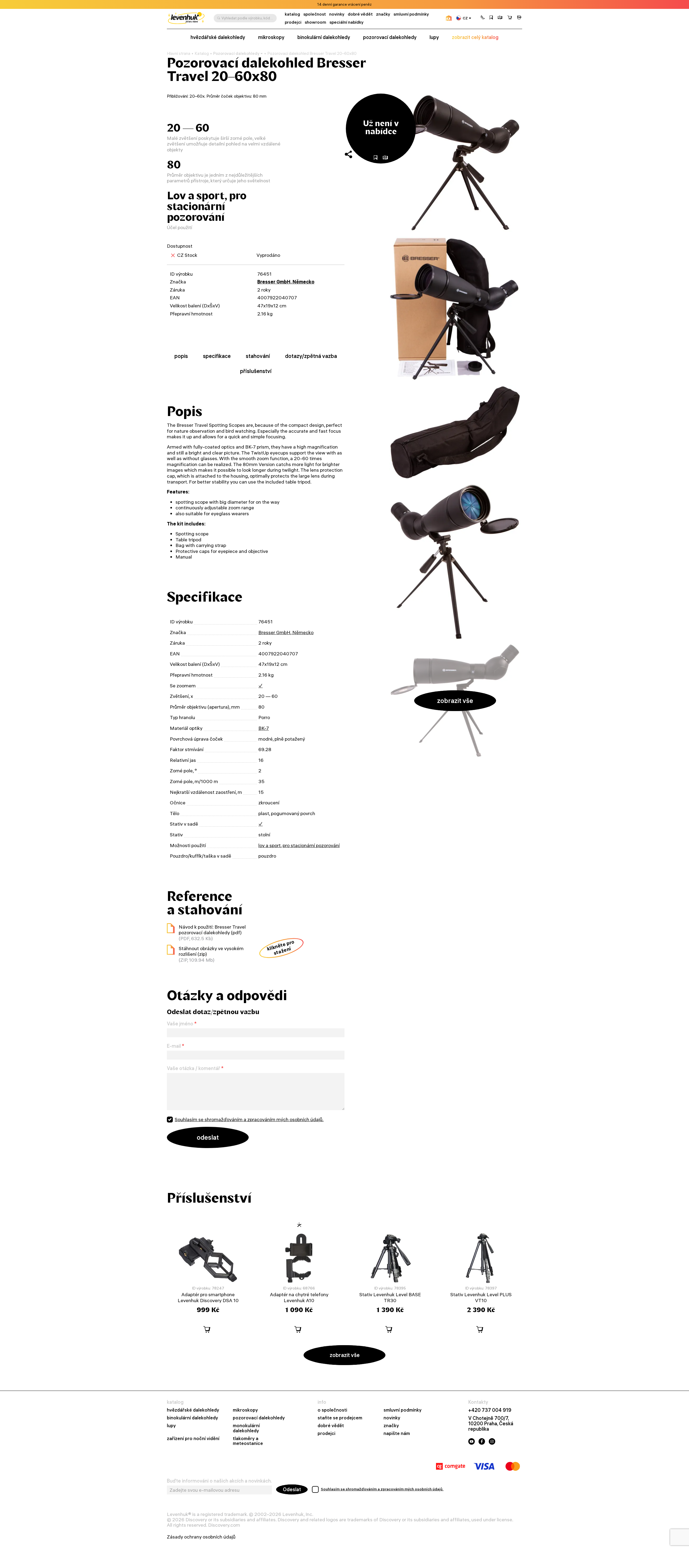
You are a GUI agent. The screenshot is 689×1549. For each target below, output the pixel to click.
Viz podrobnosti (359, 4)
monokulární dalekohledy (246, 1428)
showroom (315, 22)
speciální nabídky (346, 22)
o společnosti (332, 1410)
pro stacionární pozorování (311, 845)
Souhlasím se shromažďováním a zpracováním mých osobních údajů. (249, 1119)
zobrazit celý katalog (475, 37)
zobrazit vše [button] (455, 701)
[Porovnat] (500, 18)
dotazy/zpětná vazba (311, 356)
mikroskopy (271, 37)
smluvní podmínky (411, 14)
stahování (258, 356)
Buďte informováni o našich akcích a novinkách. (219, 1481)
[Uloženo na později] (491, 18)
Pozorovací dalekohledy (236, 53)
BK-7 (263, 728)
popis (181, 356)
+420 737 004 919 (489, 1410)
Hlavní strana (178, 53)
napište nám (397, 1433)
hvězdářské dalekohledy (218, 37)
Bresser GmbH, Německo (285, 282)
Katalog (202, 53)
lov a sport (269, 845)
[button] (483, 18)
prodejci (293, 22)
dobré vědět (360, 14)
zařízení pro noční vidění (193, 1438)
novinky (336, 14)
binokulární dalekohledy (323, 37)
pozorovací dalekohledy (390, 37)
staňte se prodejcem (340, 1417)
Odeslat (292, 1489)
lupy (434, 37)
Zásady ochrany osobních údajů (201, 1537)
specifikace (217, 356)
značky (383, 14)
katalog (292, 14)
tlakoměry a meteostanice (248, 1441)
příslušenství (256, 371)
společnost (314, 14)
